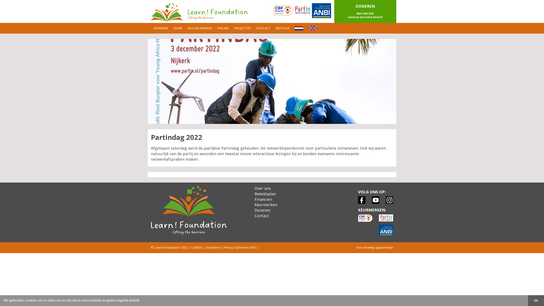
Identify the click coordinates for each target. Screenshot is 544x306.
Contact (262, 215)
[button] (365, 11)
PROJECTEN (242, 28)
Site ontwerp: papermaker (375, 247)
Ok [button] (536, 300)
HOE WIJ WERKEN (199, 28)
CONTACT (263, 28)
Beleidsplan (265, 193)
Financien (263, 199)
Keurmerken (266, 204)
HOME (177, 28)
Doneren (262, 210)
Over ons (263, 188)
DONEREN (160, 28)
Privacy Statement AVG (239, 247)
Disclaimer (212, 247)
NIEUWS (223, 28)
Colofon (196, 247)
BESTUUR (282, 28)
